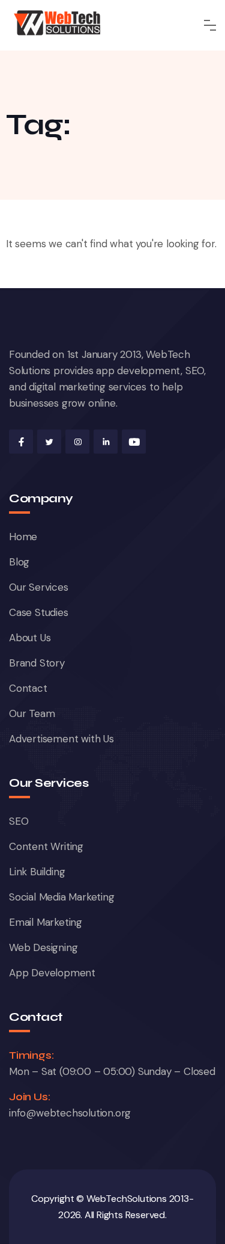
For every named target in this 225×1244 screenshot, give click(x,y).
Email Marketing (45, 922)
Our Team (32, 713)
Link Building (37, 871)
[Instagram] (77, 442)
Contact (28, 688)
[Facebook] (21, 442)
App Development (52, 972)
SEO (18, 821)
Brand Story (37, 663)
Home (23, 536)
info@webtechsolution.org (70, 1112)
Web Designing (43, 947)
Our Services (38, 587)
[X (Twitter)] (49, 442)
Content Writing (46, 846)
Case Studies (38, 612)
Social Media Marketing (62, 897)
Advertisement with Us (61, 738)
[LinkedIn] (106, 442)
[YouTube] (134, 442)
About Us (29, 637)
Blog (19, 561)
